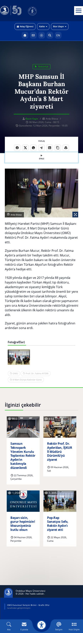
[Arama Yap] (50, 35)
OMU (15, 373)
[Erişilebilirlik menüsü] (41, 625)
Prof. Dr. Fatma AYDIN (37, 373)
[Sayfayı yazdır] (66, 147)
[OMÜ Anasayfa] (25, 35)
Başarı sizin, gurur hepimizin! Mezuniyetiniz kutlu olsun (22, 524)
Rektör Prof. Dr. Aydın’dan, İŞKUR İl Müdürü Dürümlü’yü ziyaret (59, 452)
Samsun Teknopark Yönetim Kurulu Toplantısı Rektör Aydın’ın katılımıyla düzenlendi (22, 456)
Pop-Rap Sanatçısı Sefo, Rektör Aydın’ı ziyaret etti (57, 524)
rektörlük (43, 66)
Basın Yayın (32, 118)
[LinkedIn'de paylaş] (49, 147)
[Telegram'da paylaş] (41, 147)
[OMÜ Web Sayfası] (10, 10)
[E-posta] (33, 35)
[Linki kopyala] (57, 147)
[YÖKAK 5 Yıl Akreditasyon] (38, 10)
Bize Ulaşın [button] (58, 26)
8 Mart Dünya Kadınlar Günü (27, 379)
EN (58, 35)
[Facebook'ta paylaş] (17, 147)
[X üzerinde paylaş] (25, 147)
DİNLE (41, 158)
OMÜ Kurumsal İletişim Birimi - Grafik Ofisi (28, 605)
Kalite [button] (42, 26)
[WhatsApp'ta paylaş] (33, 147)
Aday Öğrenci (26, 26)
